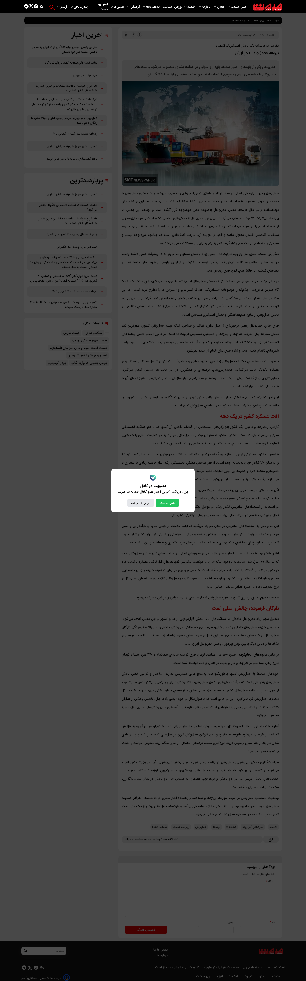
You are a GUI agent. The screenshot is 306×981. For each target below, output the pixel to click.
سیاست (167, 7)
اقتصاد (191, 7)
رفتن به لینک (167, 503)
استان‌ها (119, 7)
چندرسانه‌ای (81, 7)
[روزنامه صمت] (267, 7)
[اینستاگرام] (36, 7)
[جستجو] (52, 7)
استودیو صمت (103, 7)
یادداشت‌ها (153, 7)
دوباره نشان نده (140, 503)
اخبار (244, 7)
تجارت (206, 7)
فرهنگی (135, 7)
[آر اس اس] (41, 7)
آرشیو (64, 7)
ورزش (178, 7)
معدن (221, 7)
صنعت (235, 7)
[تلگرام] (26, 7)
